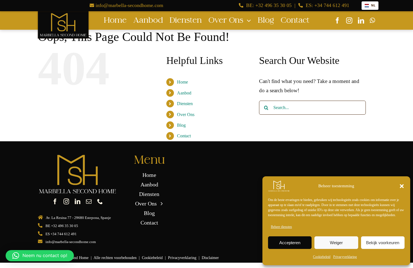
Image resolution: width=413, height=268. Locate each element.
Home (182, 82)
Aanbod (184, 93)
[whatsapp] (372, 20)
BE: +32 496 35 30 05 (269, 5)
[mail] (89, 201)
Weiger (336, 242)
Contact (184, 135)
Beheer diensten (281, 227)
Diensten (185, 103)
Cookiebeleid (321, 257)
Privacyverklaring (345, 257)
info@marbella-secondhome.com (129, 5)
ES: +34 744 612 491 (327, 5)
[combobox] (370, 5)
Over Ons (185, 114)
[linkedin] (361, 20)
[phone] (100, 201)
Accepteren (289, 242)
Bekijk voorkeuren (382, 242)
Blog (181, 125)
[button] (402, 186)
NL (373, 5)
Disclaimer (210, 257)
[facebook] (337, 20)
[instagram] (349, 20)
